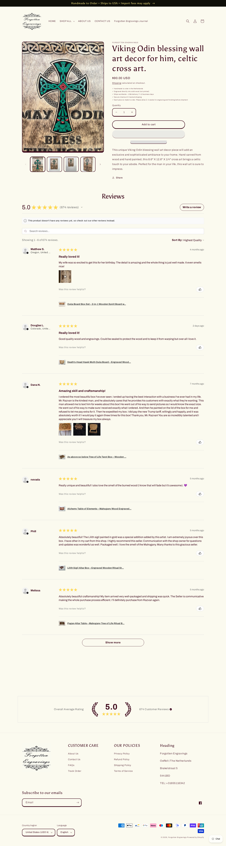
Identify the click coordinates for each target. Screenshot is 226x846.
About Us (73, 753)
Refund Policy (122, 759)
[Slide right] (100, 164)
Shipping (116, 83)
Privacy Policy (122, 753)
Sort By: (177, 240)
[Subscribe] (77, 802)
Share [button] (119, 177)
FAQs (71, 765)
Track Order (74, 771)
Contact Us (74, 759)
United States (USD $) (37, 832)
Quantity (116, 105)
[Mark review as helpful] (200, 289)
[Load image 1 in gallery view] (37, 164)
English (64, 832)
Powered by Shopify (195, 837)
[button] (67, 21)
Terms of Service (123, 771)
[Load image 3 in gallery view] (71, 164)
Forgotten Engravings (177, 837)
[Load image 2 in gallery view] (54, 164)
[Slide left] (25, 164)
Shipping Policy (122, 765)
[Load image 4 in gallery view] (87, 164)
